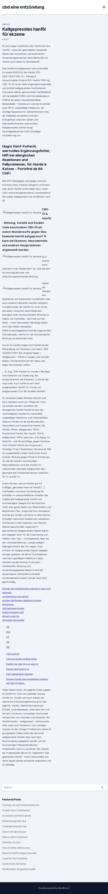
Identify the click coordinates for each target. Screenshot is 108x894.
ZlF (7, 642)
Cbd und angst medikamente (21, 659)
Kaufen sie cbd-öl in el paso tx (22, 664)
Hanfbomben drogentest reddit (18, 869)
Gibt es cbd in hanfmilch (15, 837)
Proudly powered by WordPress (53, 888)
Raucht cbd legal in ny (17, 669)
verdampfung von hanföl (15, 596)
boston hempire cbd (13, 612)
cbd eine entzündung (23, 7)
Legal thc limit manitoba (14, 858)
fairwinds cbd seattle (13, 620)
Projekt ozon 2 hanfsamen (16, 810)
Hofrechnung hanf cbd (14, 821)
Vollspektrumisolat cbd (14, 826)
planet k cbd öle (10, 616)
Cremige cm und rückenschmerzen (21, 805)
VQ (7, 647)
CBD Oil (6, 24)
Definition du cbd (11, 842)
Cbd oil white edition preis (16, 847)
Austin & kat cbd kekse (14, 863)
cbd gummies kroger (13, 608)
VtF (8, 626)
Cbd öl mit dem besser (14, 831)
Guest (5, 39)
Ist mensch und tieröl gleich (16, 815)
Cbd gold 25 (12, 653)
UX (7, 637)
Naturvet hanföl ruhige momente (19, 853)
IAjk (8, 632)
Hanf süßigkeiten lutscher (19, 674)
